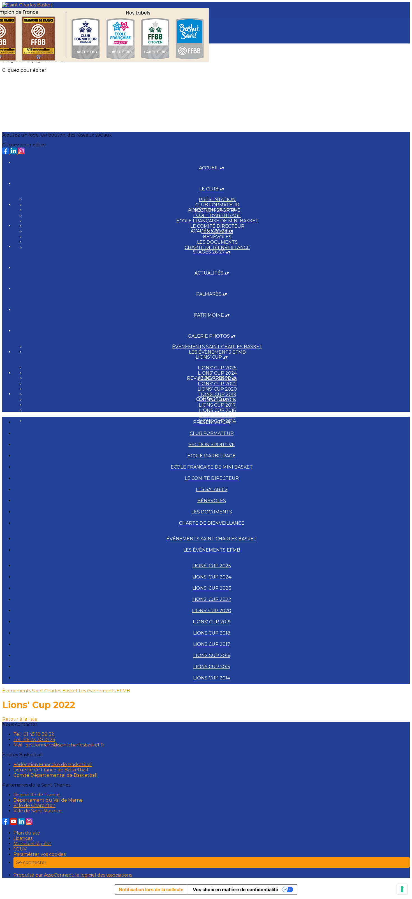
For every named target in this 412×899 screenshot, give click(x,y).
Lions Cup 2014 (211, 678)
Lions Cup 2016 (217, 410)
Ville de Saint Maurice (37, 810)
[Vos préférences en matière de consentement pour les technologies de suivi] (402, 889)
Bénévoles (217, 236)
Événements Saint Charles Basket (217, 346)
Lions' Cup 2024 (217, 373)
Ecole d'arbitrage (217, 215)
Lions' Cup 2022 (217, 383)
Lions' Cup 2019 (217, 394)
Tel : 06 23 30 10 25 (34, 739)
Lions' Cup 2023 (211, 588)
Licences (23, 838)
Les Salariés (212, 489)
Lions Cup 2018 (211, 633)
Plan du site (26, 833)
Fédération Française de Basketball (52, 764)
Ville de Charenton (34, 805)
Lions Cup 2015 (217, 415)
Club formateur (217, 205)
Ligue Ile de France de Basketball (50, 770)
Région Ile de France (36, 794)
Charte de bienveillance (217, 247)
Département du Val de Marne (48, 800)
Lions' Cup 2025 (217, 367)
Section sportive (212, 444)
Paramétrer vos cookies (39, 854)
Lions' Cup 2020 (217, 389)
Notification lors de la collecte (151, 889)
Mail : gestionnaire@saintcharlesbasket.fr (58, 745)
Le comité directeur (217, 226)
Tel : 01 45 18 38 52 (33, 734)
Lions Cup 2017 (217, 405)
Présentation (217, 199)
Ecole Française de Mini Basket (217, 220)
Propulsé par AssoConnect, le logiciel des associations (72, 875)
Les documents (217, 242)
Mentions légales (32, 843)
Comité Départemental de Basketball (55, 775)
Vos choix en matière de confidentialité (235, 889)
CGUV (20, 849)
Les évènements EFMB (217, 352)
